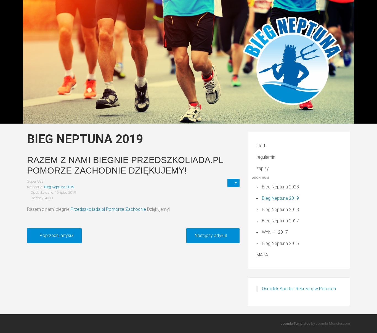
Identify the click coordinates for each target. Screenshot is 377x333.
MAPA (262, 254)
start (260, 145)
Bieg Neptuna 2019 (59, 187)
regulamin (265, 157)
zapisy (262, 168)
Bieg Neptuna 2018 (280, 209)
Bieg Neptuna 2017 (280, 220)
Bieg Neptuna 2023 (280, 187)
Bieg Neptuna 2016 (280, 243)
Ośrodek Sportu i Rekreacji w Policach (299, 288)
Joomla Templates (295, 323)
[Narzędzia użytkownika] (233, 183)
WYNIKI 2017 (275, 232)
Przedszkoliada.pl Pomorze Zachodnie (108, 209)
